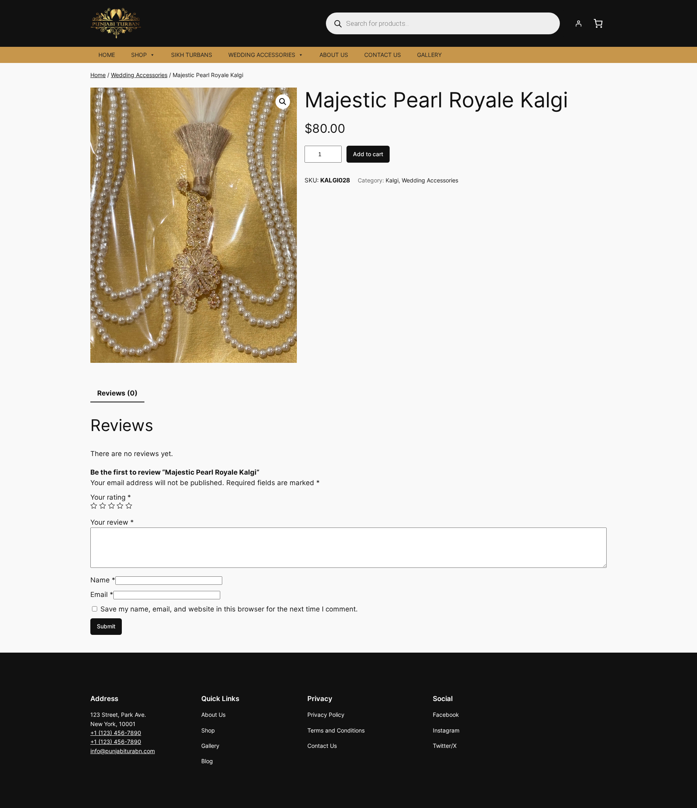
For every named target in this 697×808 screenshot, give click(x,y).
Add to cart (368, 154)
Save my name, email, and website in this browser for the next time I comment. (229, 609)
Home (106, 54)
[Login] (578, 23)
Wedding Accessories (261, 54)
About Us (333, 54)
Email (101, 594)
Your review (112, 522)
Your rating (110, 497)
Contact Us (382, 54)
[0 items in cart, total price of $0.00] (598, 23)
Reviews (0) (117, 393)
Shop (139, 54)
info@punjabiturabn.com (122, 750)
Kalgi (392, 180)
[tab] (117, 393)
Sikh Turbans (191, 54)
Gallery (429, 54)
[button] (282, 101)
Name (102, 580)
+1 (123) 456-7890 (115, 732)
